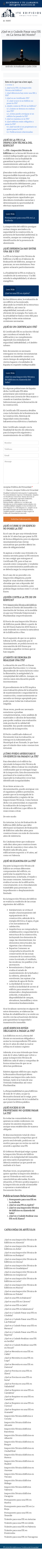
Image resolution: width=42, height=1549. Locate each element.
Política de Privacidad (10, 513)
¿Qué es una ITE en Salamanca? (18, 1309)
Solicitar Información (21, 519)
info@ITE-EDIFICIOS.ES (22, 5)
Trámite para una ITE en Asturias (20, 1519)
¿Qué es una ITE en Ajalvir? (21, 1205)
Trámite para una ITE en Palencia (20, 1526)
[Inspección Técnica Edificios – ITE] (21, 12)
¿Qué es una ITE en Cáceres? (17, 1301)
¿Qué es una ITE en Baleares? (17, 1298)
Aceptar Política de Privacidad (18, 487)
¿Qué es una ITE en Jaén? (15, 1305)
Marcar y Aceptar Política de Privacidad (22, 490)
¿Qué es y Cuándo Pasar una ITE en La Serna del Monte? (21, 33)
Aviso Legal (27, 511)
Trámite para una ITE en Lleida (18, 1523)
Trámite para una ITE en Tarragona (21, 1537)
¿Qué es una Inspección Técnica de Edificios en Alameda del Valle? (24, 1210)
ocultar (9, 85)
